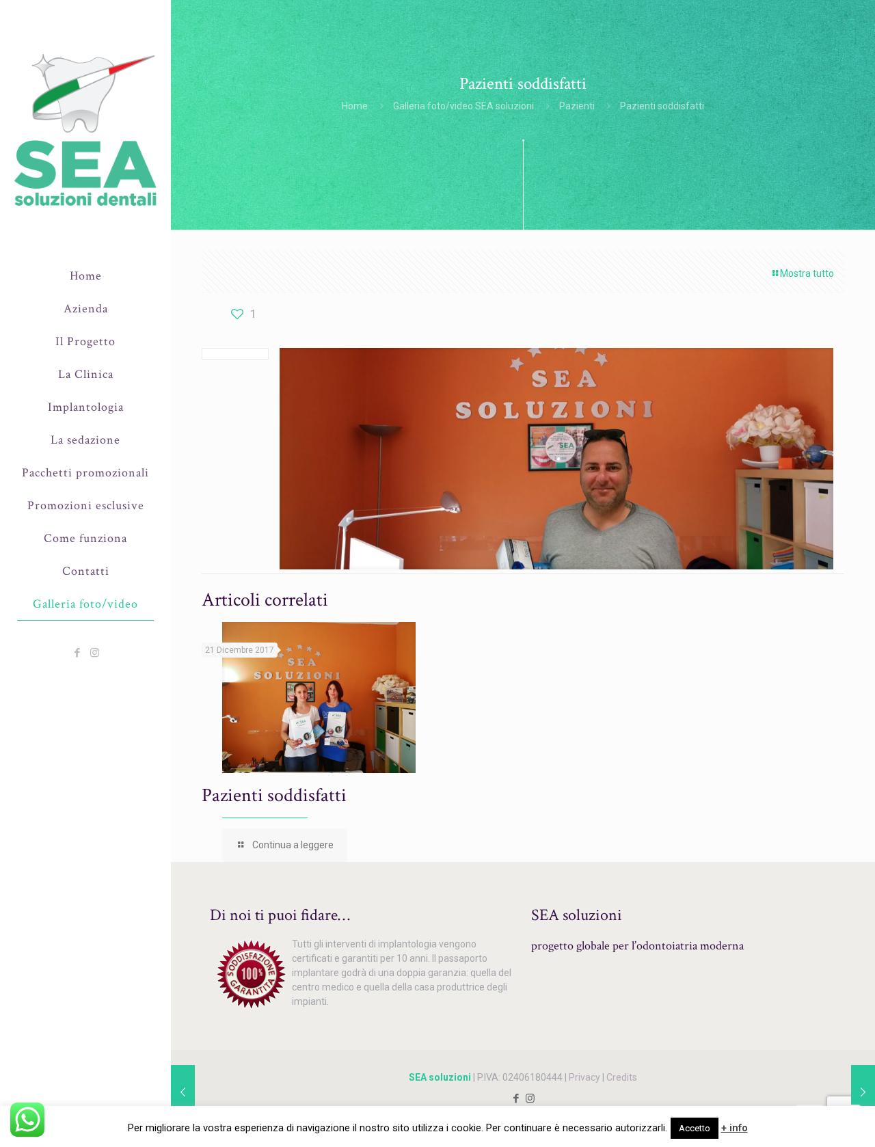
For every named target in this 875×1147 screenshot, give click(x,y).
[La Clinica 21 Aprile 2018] (183, 1092)
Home (355, 105)
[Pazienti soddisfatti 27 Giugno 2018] (863, 1092)
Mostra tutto (807, 273)
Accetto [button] (694, 1128)
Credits (621, 1077)
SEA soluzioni (440, 1077)
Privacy (584, 1077)
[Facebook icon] (77, 653)
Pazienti (577, 105)
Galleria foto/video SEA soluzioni (463, 105)
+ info (734, 1128)
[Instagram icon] (95, 653)
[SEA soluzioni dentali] (85, 130)
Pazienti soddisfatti (274, 795)
